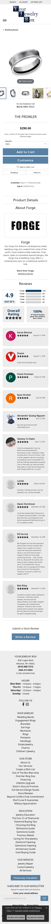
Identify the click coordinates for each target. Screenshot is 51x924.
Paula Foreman (25, 374)
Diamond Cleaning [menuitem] (25, 842)
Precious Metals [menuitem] (25, 835)
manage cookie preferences (27, 910)
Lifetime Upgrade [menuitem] (25, 783)
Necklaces (25, 730)
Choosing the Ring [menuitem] (25, 825)
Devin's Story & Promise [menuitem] (25, 786)
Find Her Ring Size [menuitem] (25, 776)
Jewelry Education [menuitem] (25, 814)
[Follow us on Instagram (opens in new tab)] (27, 704)
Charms (25, 747)
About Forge (25, 207)
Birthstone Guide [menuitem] (25, 828)
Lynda (20, 480)
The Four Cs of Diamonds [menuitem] (25, 818)
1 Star (22, 302)
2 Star (22, 299)
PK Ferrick (22, 534)
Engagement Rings (25, 720)
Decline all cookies (16, 917)
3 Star (22, 296)
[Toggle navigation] (4, 20)
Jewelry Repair (25, 863)
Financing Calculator (25, 877)
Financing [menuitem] (25, 779)
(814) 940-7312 (26, 106)
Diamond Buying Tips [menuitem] (25, 821)
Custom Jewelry (25, 867)
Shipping (14, 172)
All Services (25, 870)
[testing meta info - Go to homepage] (25, 14)
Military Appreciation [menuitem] (25, 803)
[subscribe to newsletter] (44, 898)
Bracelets (25, 723)
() (44, 291)
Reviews (25, 283)
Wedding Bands (11, 30)
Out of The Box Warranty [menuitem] (25, 772)
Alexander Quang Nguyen (31, 415)
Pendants (25, 737)
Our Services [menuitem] (25, 765)
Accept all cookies (35, 917)
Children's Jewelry (25, 751)
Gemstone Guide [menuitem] (25, 831)
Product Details (25, 199)
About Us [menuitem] (25, 762)
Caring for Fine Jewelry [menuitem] (25, 838)
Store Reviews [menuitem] (25, 793)
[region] (25, 62)
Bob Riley (22, 585)
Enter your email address (25, 893)
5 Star (22, 291)
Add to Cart (26, 152)
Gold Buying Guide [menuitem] (26, 852)
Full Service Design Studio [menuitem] (25, 789)
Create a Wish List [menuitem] (25, 769)
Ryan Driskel (24, 394)
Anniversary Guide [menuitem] (25, 849)
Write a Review (25, 637)
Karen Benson (24, 332)
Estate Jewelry (25, 744)
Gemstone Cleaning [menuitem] (25, 845)
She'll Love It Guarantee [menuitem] (25, 800)
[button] (12, 2)
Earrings (25, 727)
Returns (37, 172)
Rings (25, 734)
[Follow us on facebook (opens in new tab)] (23, 704)
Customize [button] (25, 160)
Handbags (25, 741)
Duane (20, 353)
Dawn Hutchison (26, 504)
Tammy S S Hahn (26, 438)
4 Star (22, 293)
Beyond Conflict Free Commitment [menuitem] (25, 796)
